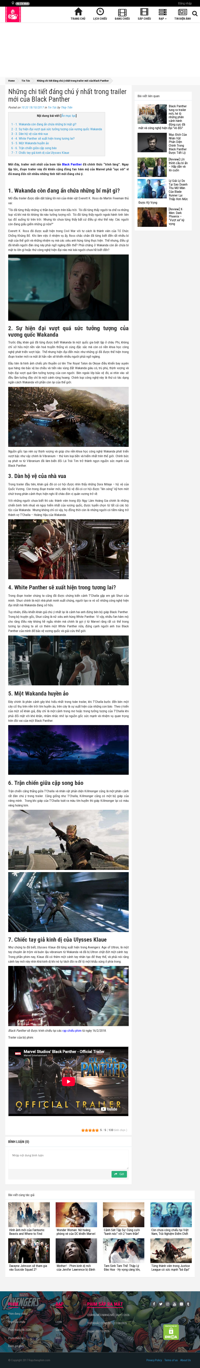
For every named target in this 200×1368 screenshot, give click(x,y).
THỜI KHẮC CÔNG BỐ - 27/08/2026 (107, 1323)
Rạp (162, 18)
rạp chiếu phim (71, 1031)
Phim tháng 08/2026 (19, 1330)
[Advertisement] (100, 49)
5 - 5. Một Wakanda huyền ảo (30, 143)
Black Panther (72, 164)
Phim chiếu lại (16, 1338)
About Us (185, 1360)
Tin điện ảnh (182, 18)
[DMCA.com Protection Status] (171, 1332)
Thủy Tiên (66, 107)
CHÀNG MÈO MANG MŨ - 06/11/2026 (108, 1315)
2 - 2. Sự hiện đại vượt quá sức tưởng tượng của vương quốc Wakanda (56, 129)
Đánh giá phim (16, 1346)
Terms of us (171, 1360)
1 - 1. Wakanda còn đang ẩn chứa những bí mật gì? (43, 124)
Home (11, 80)
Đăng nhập (185, 3)
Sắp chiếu (144, 18)
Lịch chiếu (100, 18)
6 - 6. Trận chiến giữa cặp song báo (34, 148)
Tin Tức (51, 107)
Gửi (121, 1174)
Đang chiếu (122, 18)
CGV (58, 1313)
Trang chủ (78, 18)
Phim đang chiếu (17, 1313)
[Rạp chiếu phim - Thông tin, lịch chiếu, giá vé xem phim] (13, 14)
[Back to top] (191, 1357)
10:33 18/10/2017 (32, 107)
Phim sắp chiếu (16, 1322)
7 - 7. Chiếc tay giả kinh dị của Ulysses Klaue (40, 153)
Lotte (59, 1322)
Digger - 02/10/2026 (98, 1331)
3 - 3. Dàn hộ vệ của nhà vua (29, 134)
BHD (58, 1338)
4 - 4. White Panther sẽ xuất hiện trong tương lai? (43, 138)
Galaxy (59, 1330)
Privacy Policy (154, 1360)
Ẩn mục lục (68, 116)
